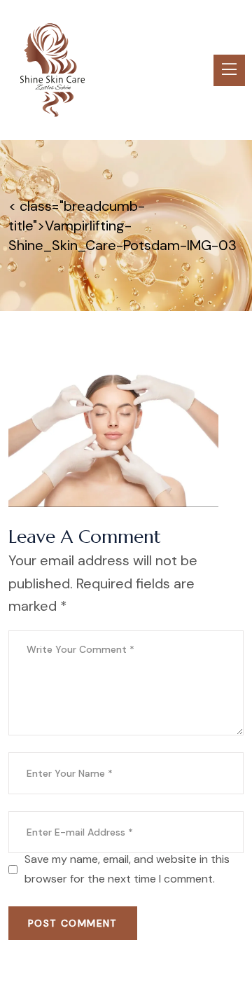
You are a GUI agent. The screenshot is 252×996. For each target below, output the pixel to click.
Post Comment (73, 923)
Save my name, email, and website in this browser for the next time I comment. (127, 869)
